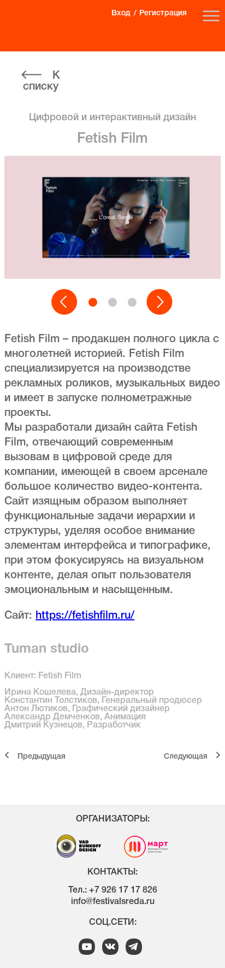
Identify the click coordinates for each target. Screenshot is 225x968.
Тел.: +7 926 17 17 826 (112, 890)
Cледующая (186, 756)
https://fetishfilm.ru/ (84, 616)
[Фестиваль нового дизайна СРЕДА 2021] (44, 22)
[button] (65, 302)
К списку (41, 81)
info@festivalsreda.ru (113, 902)
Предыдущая (41, 756)
